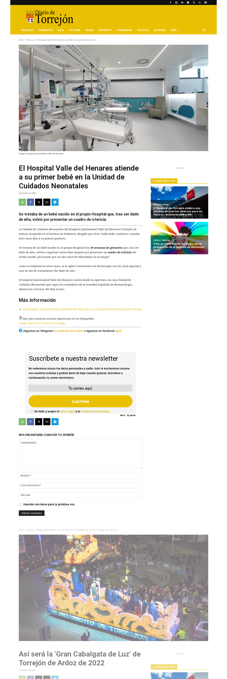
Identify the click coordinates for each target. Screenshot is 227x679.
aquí (118, 330)
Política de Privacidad (95, 411)
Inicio (21, 39)
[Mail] (182, 2)
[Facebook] (170, 2)
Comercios (45, 30)
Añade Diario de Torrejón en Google (42, 323)
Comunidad (124, 30)
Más (173, 30)
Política (143, 30)
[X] (193, 2)
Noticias (27, 30)
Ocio (61, 30)
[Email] (46, 202)
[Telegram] (188, 2)
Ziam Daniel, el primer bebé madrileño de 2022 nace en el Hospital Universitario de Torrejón (82, 309)
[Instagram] (176, 2)
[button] (204, 30)
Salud (89, 30)
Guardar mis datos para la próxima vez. (49, 504)
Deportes (105, 30)
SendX (132, 415)
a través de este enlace (68, 330)
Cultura (75, 30)
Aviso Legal (67, 411)
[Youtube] (205, 2)
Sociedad (160, 30)
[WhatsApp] (199, 2)
